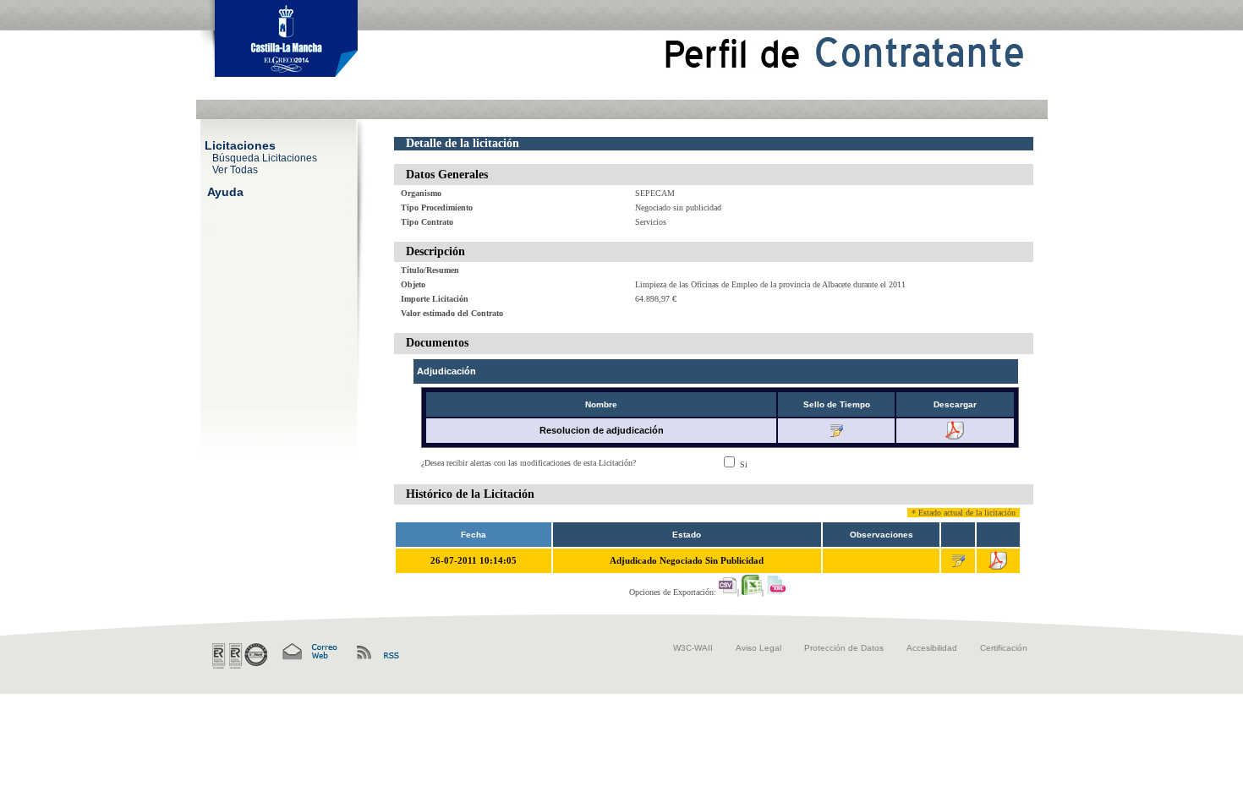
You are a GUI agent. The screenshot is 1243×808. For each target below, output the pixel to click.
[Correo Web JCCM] (308, 652)
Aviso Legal (758, 647)
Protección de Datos (844, 647)
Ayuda (225, 191)
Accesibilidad (931, 647)
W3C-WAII (693, 647)
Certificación (1003, 647)
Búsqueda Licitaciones (264, 157)
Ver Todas (235, 169)
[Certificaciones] (239, 656)
